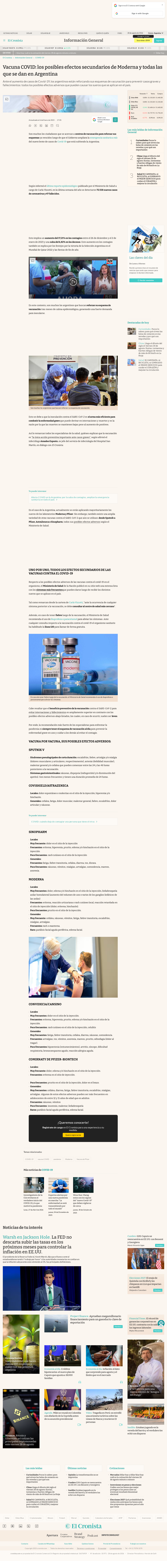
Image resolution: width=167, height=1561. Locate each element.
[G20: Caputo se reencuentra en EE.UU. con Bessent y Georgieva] (146, 1258)
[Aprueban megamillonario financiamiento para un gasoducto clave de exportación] (56, 1327)
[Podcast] (93, 1535)
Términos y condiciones (86, 1548)
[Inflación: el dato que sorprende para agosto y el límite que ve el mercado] (104, 1355)
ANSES (159, 1518)
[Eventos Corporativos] (66, 1536)
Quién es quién (102, 33)
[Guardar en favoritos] (115, 119)
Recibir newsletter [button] (147, 280)
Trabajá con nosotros (138, 1544)
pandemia (57, 1159)
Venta (153, 93)
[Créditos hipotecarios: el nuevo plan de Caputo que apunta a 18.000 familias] (62, 1355)
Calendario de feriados (103, 1518)
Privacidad (102, 1548)
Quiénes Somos (88, 1544)
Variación (143, 93)
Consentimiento (116, 1548)
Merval (74, 1518)
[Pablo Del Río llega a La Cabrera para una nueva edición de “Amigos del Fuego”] (146, 1369)
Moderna (68, 1159)
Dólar (29, 33)
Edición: (154, 33)
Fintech (62, 1518)
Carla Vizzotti (76, 602)
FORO (120, 33)
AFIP (120, 1518)
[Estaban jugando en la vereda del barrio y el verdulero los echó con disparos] (146, 1414)
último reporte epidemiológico (62, 186)
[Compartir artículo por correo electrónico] (52, 125)
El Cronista (7, 58)
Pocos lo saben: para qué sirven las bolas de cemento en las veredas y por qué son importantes (148, 145)
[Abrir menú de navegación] (4, 40)
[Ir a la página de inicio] (15, 40)
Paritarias (132, 1518)
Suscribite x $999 (143, 40)
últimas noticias (10, 33)
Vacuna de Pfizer (83, 1159)
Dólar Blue (20, 1518)
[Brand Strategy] (79, 1536)
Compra (160, 93)
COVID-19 (39, 58)
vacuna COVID (43, 1159)
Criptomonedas (36, 1518)
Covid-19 (61, 141)
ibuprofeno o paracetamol (64, 619)
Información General (23, 58)
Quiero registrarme (73, 1135)
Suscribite (68, 1544)
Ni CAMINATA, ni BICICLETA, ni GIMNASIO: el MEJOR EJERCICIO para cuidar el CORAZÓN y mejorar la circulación (149, 179)
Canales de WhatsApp (46, 1544)
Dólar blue (45, 33)
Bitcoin (50, 1518)
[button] (161, 1323)
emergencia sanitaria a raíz (103, 137)
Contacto (24, 1544)
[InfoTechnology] (110, 1535)
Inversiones (146, 1518)
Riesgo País (82, 33)
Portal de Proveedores (111, 1544)
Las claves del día (141, 257)
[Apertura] (52, 1535)
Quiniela (86, 1518)
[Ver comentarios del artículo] (57, 125)
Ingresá (159, 41)
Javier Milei (64, 33)
